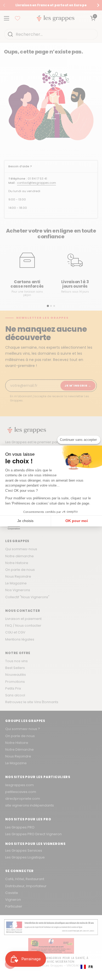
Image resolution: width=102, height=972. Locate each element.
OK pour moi (76, 521)
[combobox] (87, 967)
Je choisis (25, 521)
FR (90, 966)
